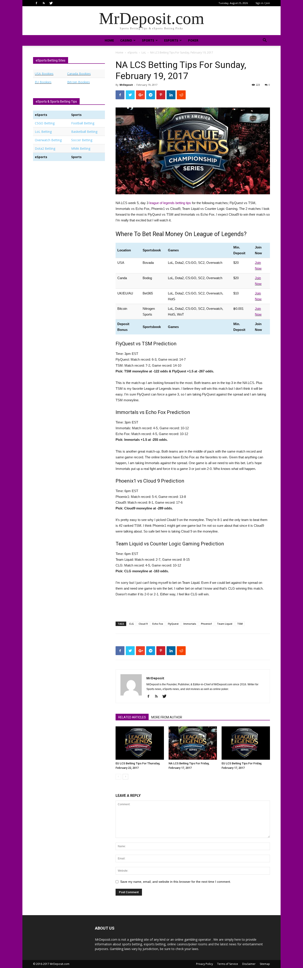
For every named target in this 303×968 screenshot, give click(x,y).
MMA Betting (80, 148)
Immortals (189, 623)
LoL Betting (43, 131)
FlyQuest (173, 623)
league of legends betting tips (170, 203)
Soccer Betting (81, 140)
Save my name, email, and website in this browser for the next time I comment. (175, 881)
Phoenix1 (206, 623)
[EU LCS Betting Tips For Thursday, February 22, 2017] (140, 743)
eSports (171, 40)
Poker (193, 40)
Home (109, 40)
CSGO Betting (45, 123)
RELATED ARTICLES (132, 717)
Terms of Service (227, 964)
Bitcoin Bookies (78, 82)
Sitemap (265, 964)
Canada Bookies (79, 74)
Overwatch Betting (48, 140)
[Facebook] (36, 3)
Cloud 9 (143, 623)
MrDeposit (126, 84)
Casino (126, 40)
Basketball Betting (84, 131)
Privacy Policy (204, 964)
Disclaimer (249, 964)
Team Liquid (224, 623)
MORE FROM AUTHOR (166, 717)
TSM (240, 623)
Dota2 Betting (45, 148)
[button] (264, 41)
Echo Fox (157, 623)
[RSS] (43, 3)
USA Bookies (44, 74)
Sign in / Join (263, 3)
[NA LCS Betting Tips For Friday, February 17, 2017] (193, 743)
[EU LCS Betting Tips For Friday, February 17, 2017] (246, 743)
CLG (131, 623)
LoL (144, 52)
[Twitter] (51, 3)
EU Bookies (43, 82)
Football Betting (82, 123)
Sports (148, 40)
